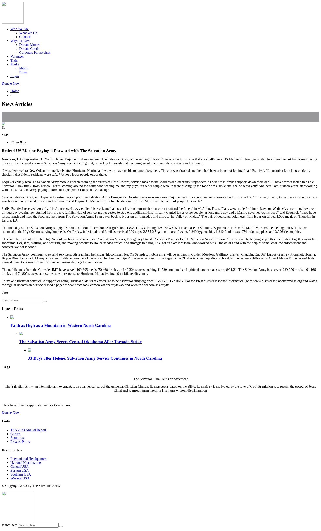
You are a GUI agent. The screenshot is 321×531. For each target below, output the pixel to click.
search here (9, 525)
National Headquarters (25, 462)
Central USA (19, 466)
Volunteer (17, 56)
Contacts (25, 37)
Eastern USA (19, 470)
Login (14, 76)
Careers (15, 434)
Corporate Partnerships (35, 52)
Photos (24, 68)
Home (14, 91)
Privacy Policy (20, 441)
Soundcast (17, 438)
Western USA (20, 478)
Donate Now (11, 83)
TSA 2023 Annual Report (28, 430)
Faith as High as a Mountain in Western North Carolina (60, 325)
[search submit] (61, 526)
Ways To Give (20, 41)
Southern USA (20, 474)
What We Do (28, 33)
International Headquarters (28, 459)
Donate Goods (29, 48)
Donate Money (29, 44)
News (23, 72)
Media (14, 64)
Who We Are (19, 29)
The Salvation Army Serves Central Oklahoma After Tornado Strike (80, 341)
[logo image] (17, 522)
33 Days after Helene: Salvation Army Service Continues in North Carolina (95, 358)
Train (14, 60)
